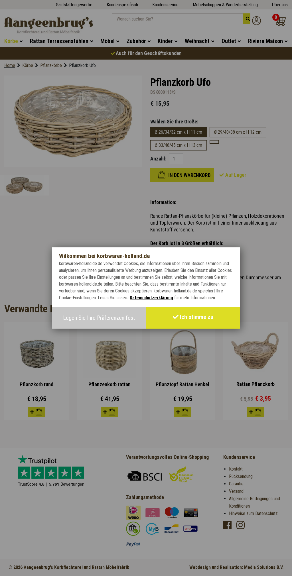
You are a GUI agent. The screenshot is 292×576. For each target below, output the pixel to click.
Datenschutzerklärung (151, 297)
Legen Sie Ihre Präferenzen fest (99, 317)
